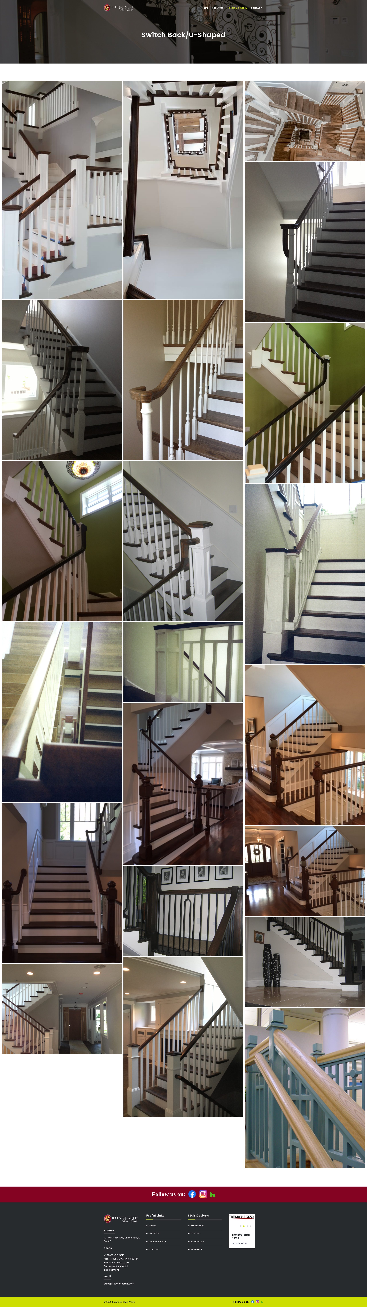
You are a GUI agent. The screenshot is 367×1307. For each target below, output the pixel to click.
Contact (256, 8)
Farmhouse (197, 1241)
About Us (217, 8)
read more (238, 1243)
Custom (195, 1233)
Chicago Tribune (238, 1236)
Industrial (196, 1249)
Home (205, 8)
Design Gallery (238, 8)
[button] (240, 1226)
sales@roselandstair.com (119, 1283)
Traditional (197, 1225)
